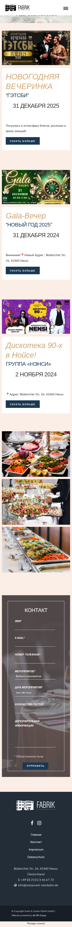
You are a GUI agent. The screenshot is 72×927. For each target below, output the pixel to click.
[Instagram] (39, 823)
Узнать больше (22, 141)
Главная (36, 834)
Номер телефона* (27, 654)
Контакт (36, 842)
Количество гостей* (29, 704)
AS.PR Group (39, 915)
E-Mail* (20, 638)
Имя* (18, 621)
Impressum (36, 849)
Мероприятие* (25, 671)
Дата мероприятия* (28, 687)
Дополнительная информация (27, 723)
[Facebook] (32, 823)
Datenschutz (36, 857)
